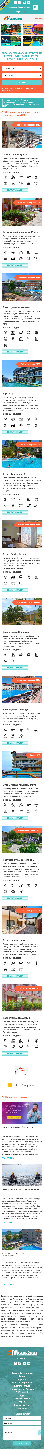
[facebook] (15, 2)
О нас (22, 1401)
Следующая (28, 1085)
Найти (22, 82)
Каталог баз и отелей (22, 1372)
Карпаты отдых (22, 1385)
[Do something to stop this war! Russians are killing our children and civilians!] (5, 5)
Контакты (22, 1408)
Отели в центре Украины (22, 1388)
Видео (22, 1395)
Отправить (22, 1443)
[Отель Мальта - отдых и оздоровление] (22, 1175)
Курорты (24, 100)
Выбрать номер (15, 190)
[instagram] (19, 2)
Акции (22, 1376)
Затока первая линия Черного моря (18, 102)
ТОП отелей (22, 1392)
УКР (18, 12)
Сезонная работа (22, 1398)
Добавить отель (22, 1405)
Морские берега (9, 100)
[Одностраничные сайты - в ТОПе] (22, 1113)
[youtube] (28, 2)
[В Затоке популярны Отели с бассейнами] (22, 1240)
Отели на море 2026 (22, 1382)
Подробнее (7, 1158)
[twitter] (24, 2)
